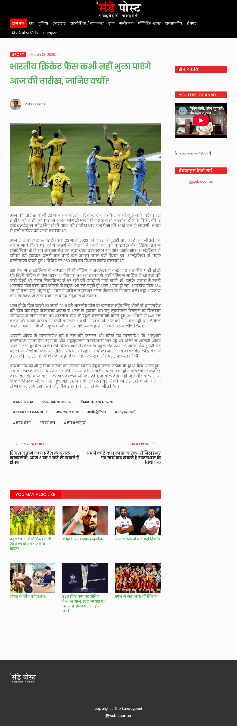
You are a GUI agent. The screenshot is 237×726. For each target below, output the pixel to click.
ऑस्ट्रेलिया (98, 412)
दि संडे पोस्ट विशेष (25, 33)
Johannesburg (58, 401)
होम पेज (18, 23)
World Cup (69, 412)
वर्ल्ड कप (48, 422)
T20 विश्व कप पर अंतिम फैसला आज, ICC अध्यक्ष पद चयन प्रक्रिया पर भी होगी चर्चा (84, 603)
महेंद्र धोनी (23, 422)
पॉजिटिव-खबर (149, 23)
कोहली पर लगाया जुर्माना (83, 539)
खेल (111, 23)
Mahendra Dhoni (98, 401)
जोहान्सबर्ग (126, 412)
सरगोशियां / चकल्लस (87, 23)
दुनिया (43, 23)
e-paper (50, 33)
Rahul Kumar (35, 104)
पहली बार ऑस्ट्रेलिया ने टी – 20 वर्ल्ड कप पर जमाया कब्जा (32, 544)
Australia (24, 401)
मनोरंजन (126, 23)
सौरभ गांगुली (76, 422)
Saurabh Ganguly (32, 412)
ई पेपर (191, 23)
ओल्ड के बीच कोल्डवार (28, 596)
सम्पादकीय (173, 23)
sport (18, 54)
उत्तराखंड (59, 23)
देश (31, 23)
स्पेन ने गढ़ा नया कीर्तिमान (136, 596)
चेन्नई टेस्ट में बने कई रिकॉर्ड (137, 539)
